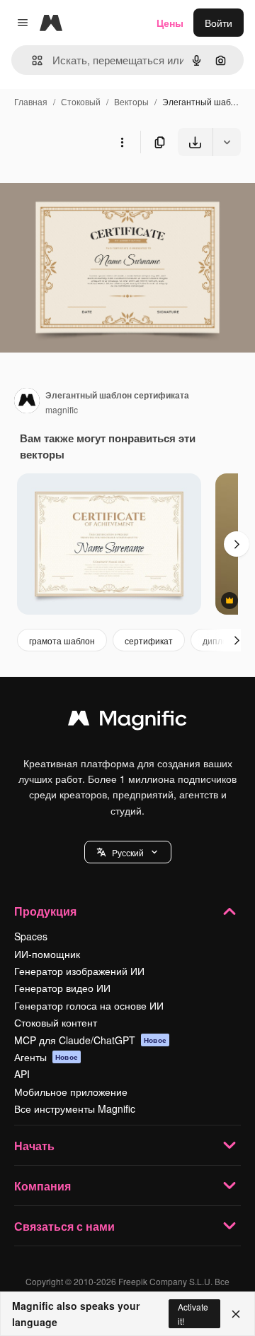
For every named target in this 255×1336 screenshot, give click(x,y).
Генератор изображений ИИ (79, 971)
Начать (34, 1145)
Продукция (45, 911)
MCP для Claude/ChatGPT (90, 1040)
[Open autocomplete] (31, 60)
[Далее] (236, 544)
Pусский (128, 852)
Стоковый (81, 101)
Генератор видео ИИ (62, 988)
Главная (30, 101)
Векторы (131, 101)
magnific (61, 409)
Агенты (46, 1057)
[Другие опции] (122, 142)
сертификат (149, 640)
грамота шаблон (62, 640)
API (22, 1074)
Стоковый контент (55, 1022)
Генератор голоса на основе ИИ (89, 1005)
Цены (170, 23)
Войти (218, 23)
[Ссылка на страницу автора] (27, 402)
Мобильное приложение (71, 1091)
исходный (95, 189)
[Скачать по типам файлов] (226, 142)
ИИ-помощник (47, 954)
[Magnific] (127, 721)
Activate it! (193, 1313)
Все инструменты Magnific (74, 1108)
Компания (42, 1186)
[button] (127, 852)
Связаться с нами (64, 1226)
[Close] (236, 1314)
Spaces (30, 936)
